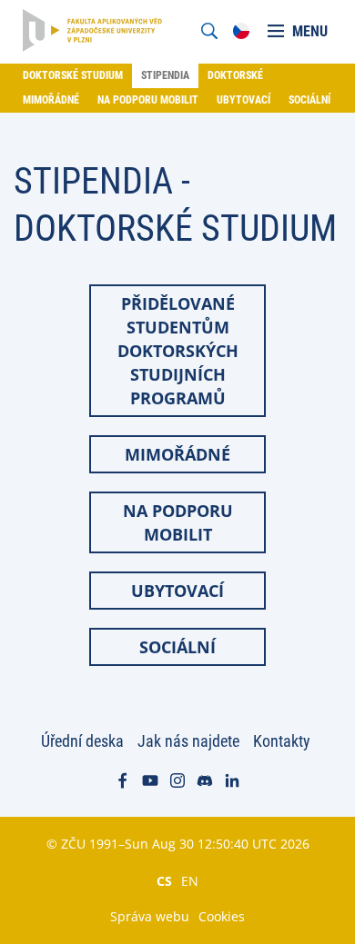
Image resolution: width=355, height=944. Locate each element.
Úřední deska (82, 740)
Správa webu (149, 916)
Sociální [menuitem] (309, 100)
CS (164, 880)
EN (189, 880)
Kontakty (281, 740)
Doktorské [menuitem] (235, 75)
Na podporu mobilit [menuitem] (147, 100)
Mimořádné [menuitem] (51, 100)
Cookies (221, 916)
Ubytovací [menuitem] (243, 100)
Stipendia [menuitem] (165, 75)
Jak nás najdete (188, 740)
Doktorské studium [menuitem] (73, 75)
